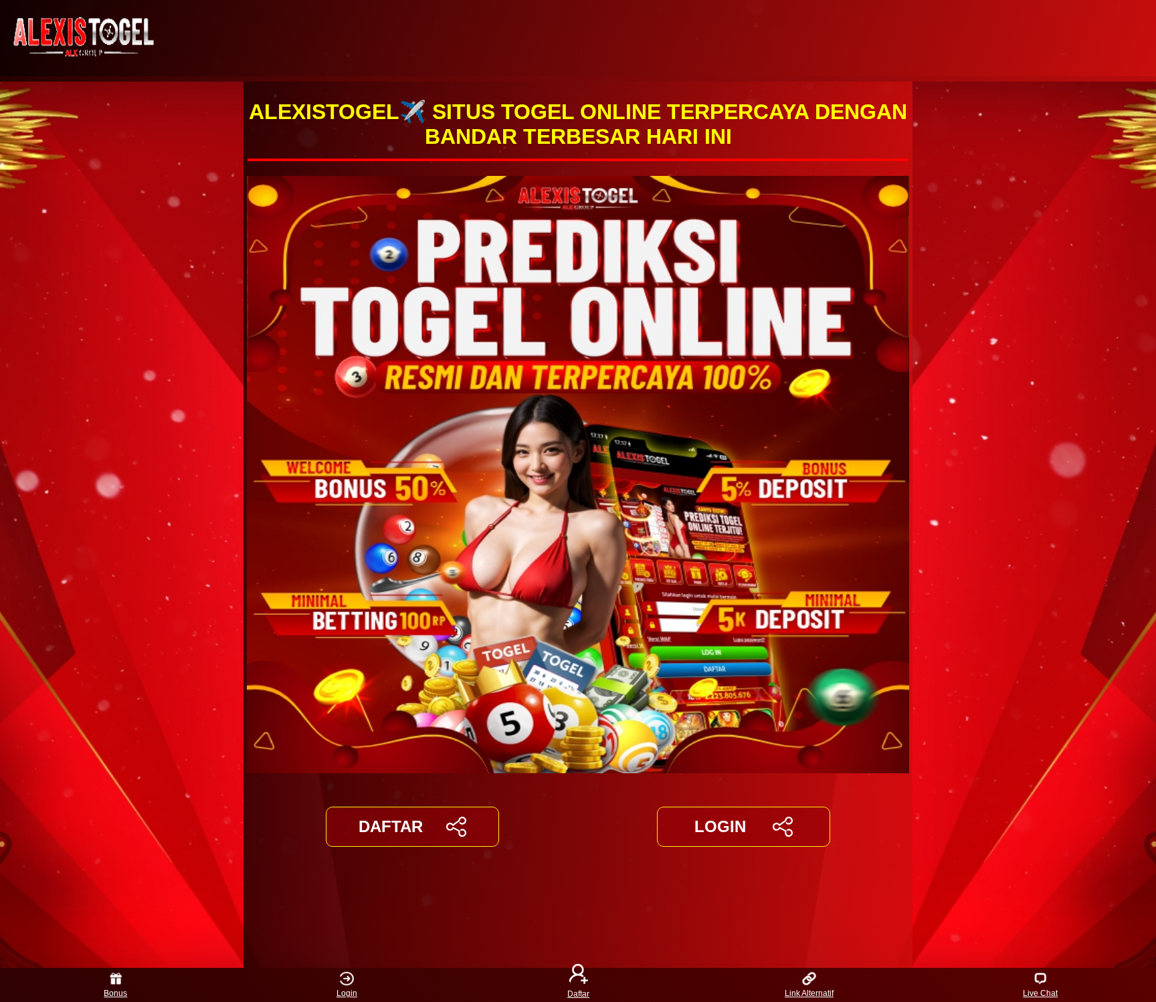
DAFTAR (391, 826)
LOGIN (720, 826)
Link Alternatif (809, 993)
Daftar (578, 993)
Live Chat (1040, 993)
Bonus (115, 993)
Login (346, 993)
